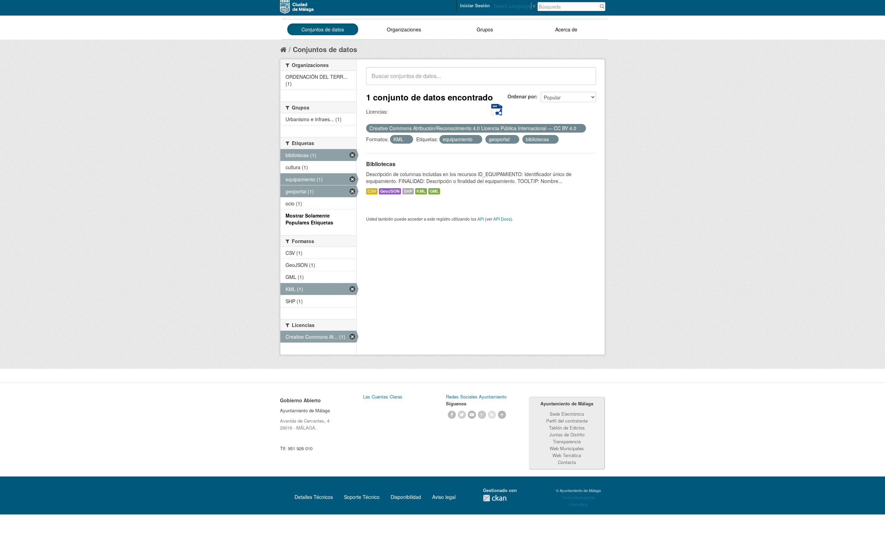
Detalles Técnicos (314, 496)
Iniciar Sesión (475, 5)
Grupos (485, 29)
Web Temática (566, 455)
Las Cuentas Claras (382, 396)
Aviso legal (444, 496)
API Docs (502, 219)
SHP (408, 191)
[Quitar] (580, 128)
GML (434, 191)
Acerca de (566, 29)
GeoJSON (390, 191)
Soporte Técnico (362, 496)
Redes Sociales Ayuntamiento (476, 396)
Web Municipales (567, 448)
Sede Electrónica (567, 414)
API (480, 219)
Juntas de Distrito (567, 434)
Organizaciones (404, 29)
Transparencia (567, 441)
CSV (371, 191)
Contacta (567, 462)
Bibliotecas (380, 164)
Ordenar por (521, 96)
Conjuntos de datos (322, 29)
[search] (586, 80)
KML (421, 191)
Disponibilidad (406, 496)
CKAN (494, 498)
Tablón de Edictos (567, 427)
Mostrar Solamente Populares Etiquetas (309, 219)
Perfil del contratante (567, 420)
